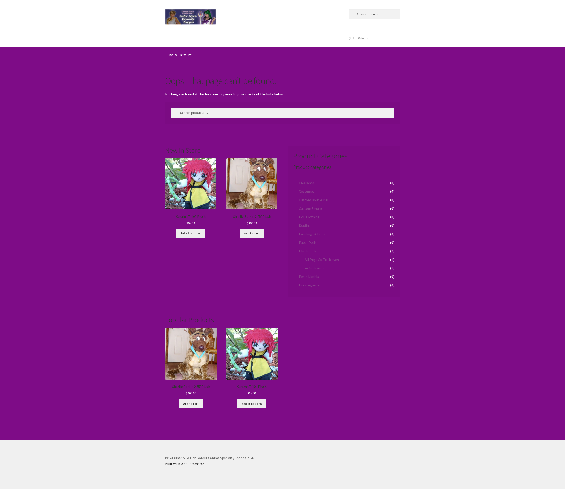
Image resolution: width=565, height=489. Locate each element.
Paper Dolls (307, 242)
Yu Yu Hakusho (315, 268)
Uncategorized (310, 285)
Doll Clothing (309, 217)
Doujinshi (306, 225)
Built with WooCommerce (184, 463)
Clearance (306, 183)
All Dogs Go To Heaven (322, 259)
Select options (191, 233)
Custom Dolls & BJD (314, 200)
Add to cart (252, 233)
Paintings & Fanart (313, 234)
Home (173, 54)
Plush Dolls (307, 251)
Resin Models (309, 276)
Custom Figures (311, 208)
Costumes (306, 191)
